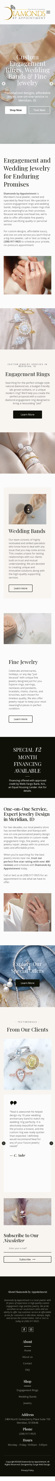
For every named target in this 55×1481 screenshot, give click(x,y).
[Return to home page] (24, 12)
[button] (27, 415)
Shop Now (16, 110)
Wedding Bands (28, 1396)
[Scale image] (27, 1211)
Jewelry (27, 1403)
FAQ (27, 1370)
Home (27, 1350)
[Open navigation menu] (48, 12)
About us (27, 1357)
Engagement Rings (27, 1390)
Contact (27, 1363)
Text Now (39, 110)
